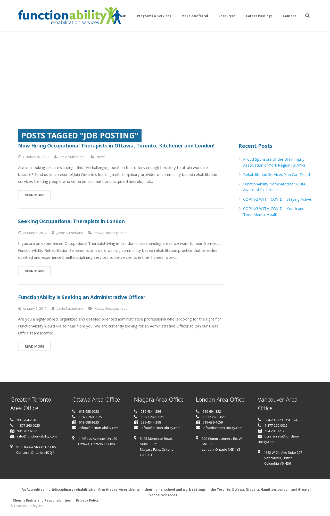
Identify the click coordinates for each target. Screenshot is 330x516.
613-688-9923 (89, 422)
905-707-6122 (27, 430)
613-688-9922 (89, 411)
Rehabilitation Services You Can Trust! (276, 174)
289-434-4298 (151, 422)
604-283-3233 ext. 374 (281, 420)
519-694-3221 (213, 411)
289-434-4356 (151, 411)
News (101, 156)
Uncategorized (116, 232)
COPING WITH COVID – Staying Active (277, 199)
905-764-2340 (27, 420)
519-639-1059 (213, 422)
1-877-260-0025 (28, 425)
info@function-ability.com (37, 436)
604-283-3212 (275, 430)
